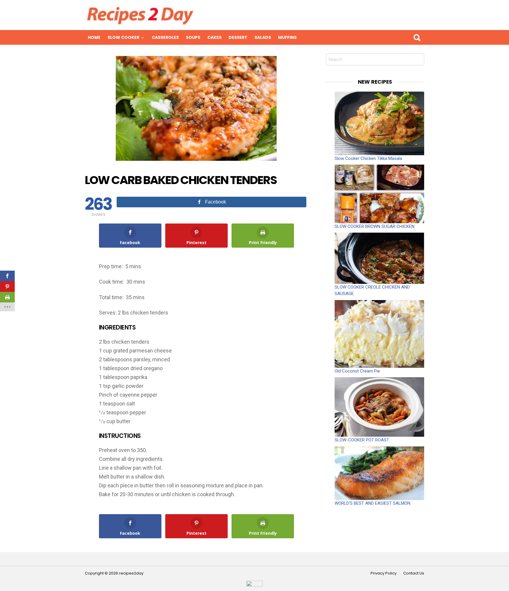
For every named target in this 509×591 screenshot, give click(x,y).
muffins (287, 37)
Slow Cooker (123, 37)
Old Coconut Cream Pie (357, 371)
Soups (193, 37)
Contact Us (413, 573)
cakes (214, 37)
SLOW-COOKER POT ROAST (362, 440)
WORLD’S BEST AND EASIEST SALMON (372, 503)
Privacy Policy (383, 573)
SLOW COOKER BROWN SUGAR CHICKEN (374, 226)
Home (94, 37)
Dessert (238, 37)
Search (416, 37)
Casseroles (165, 37)
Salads (262, 37)
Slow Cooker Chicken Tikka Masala (368, 158)
